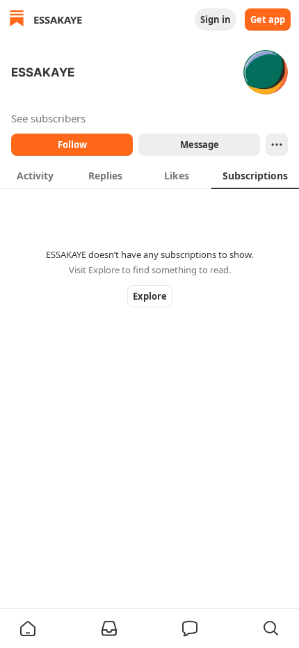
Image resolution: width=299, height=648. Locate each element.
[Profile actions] (277, 144)
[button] (28, 628)
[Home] (16, 20)
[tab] (35, 175)
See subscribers (48, 118)
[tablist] (149, 175)
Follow (72, 144)
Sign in (215, 19)
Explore (150, 296)
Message (199, 144)
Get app (267, 19)
